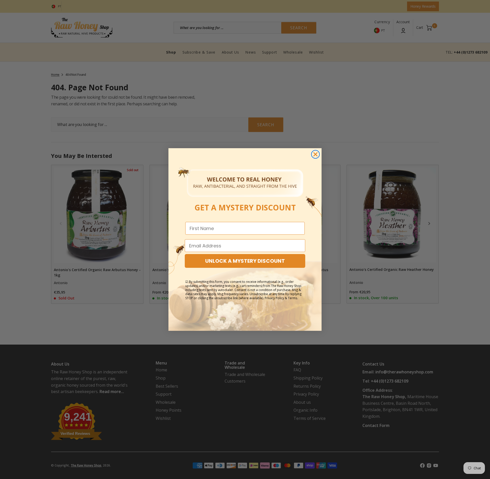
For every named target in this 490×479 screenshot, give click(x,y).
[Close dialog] (315, 154)
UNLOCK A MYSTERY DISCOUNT (245, 260)
